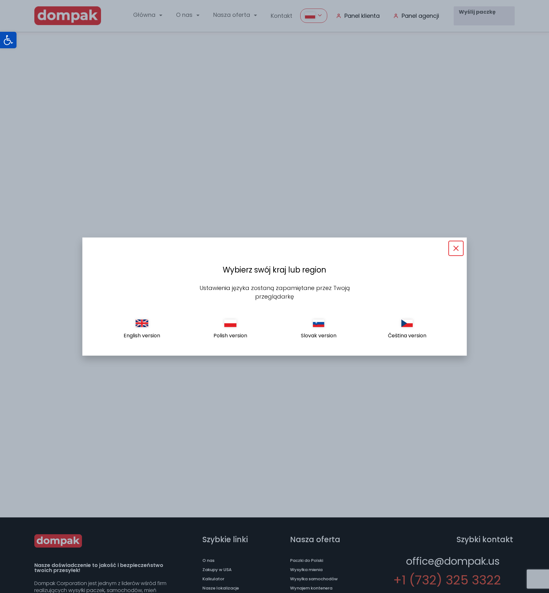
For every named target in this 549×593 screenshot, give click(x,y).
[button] (8, 40)
